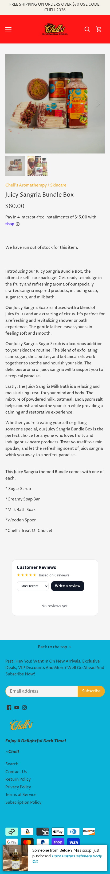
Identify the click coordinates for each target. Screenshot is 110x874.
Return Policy (18, 779)
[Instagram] (24, 707)
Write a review (67, 585)
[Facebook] (9, 707)
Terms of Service (21, 795)
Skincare (58, 185)
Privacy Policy (18, 787)
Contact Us (16, 772)
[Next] (98, 103)
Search (11, 764)
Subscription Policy (23, 802)
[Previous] (12, 103)
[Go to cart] (99, 29)
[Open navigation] (8, 29)
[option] (55, 103)
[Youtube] (16, 707)
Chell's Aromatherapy (26, 185)
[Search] (87, 29)
